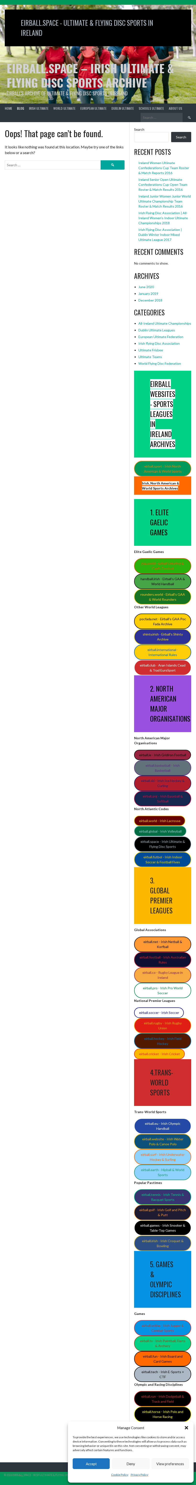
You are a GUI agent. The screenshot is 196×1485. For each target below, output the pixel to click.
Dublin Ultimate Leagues (156, 330)
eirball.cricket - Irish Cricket (159, 1054)
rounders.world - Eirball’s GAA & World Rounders (162, 596)
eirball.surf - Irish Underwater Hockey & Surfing (163, 1157)
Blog (20, 108)
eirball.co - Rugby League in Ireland (162, 975)
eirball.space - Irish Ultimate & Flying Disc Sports (163, 844)
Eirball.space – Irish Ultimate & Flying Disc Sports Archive (90, 75)
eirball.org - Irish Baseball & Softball (163, 798)
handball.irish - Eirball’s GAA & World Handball (163, 581)
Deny (130, 1464)
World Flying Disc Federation (159, 363)
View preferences (170, 1464)
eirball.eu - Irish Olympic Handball (162, 1126)
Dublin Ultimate (122, 108)
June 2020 (146, 287)
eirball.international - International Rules (162, 652)
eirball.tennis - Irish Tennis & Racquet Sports (163, 1197)
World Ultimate (64, 108)
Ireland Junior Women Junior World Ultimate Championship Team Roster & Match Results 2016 (164, 201)
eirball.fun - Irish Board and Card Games (163, 1358)
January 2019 (148, 294)
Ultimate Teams (150, 357)
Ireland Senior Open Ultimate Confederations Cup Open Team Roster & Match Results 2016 (162, 184)
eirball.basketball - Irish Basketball (163, 767)
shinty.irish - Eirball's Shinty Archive (163, 636)
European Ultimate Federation (160, 337)
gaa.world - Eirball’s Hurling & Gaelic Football (162, 565)
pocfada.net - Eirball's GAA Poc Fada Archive (163, 621)
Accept (91, 1464)
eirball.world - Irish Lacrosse (159, 821)
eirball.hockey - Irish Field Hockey (162, 1041)
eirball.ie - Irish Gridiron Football (162, 755)
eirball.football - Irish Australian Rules (163, 959)
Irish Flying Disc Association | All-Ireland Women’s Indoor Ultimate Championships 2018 (163, 218)
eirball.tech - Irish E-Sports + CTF (163, 1374)
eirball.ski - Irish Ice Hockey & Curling (163, 783)
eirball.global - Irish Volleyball (160, 831)
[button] (186, 1427)
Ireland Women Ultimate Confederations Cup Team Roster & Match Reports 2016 (163, 168)
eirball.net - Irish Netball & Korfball (162, 944)
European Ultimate (93, 108)
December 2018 (150, 300)
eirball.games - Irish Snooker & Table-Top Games (162, 1227)
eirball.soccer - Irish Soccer (159, 1013)
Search (139, 129)
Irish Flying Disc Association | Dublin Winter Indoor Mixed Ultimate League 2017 (160, 235)
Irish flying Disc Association (159, 343)
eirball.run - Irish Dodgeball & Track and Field (162, 1398)
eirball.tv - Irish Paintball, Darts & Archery (162, 1343)
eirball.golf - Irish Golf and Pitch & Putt (162, 1212)
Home (8, 108)
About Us (175, 108)
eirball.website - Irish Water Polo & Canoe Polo (162, 1141)
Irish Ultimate (39, 108)
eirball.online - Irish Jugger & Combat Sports (163, 1328)
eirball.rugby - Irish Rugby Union (163, 1025)
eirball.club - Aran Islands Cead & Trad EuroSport (162, 667)
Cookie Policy (119, 1474)
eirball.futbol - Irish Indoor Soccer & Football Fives (162, 859)
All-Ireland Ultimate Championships (164, 323)
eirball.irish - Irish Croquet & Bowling (163, 1243)
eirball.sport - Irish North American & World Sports (163, 468)
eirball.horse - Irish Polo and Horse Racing (162, 1414)
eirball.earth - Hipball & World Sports (162, 1172)
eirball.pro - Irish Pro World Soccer (163, 990)
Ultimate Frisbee (150, 350)
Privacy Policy (139, 1474)
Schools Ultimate (151, 108)
